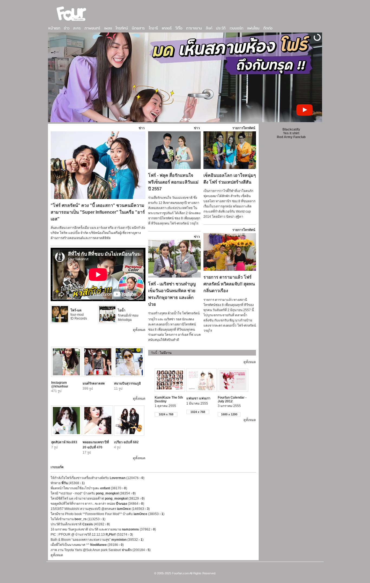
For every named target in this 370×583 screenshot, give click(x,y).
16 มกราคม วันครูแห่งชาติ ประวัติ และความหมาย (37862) (103, 529)
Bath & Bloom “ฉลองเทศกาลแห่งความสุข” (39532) (97, 540)
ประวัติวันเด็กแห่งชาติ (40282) (80, 524)
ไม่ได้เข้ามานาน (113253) (78, 519)
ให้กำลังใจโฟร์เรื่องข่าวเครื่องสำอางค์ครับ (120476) (97, 478)
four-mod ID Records (78, 314)
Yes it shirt (291, 133)
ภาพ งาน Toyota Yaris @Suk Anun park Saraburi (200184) (101, 550)
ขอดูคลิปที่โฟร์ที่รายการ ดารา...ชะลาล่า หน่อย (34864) (97, 504)
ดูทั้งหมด (139, 330)
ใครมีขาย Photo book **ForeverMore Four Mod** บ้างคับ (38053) (107, 514)
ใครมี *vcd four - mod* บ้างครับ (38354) (93, 493)
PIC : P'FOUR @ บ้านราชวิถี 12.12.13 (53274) (92, 534)
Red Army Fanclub (291, 137)
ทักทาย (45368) (68, 483)
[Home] (71, 21)
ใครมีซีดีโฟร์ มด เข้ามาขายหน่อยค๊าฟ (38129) (98, 498)
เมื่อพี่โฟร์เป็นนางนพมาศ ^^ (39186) (87, 545)
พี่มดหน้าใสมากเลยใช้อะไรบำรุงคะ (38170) (89, 488)
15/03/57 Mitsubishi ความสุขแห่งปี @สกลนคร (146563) (100, 509)
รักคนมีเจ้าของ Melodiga (128, 315)
